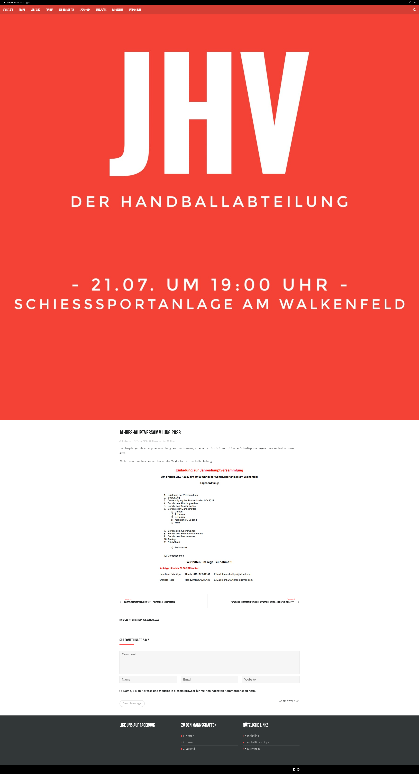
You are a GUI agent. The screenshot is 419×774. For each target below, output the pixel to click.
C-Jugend (189, 749)
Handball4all (253, 736)
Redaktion (126, 441)
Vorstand (35, 9)
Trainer (49, 9)
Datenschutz (135, 9)
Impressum (117, 9)
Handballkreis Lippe (257, 742)
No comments (158, 441)
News (172, 441)
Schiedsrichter (66, 9)
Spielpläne (101, 9)
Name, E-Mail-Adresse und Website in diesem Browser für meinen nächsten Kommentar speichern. (189, 691)
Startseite (8, 9)
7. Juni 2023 (142, 441)
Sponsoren (85, 9)
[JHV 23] (209, 210)
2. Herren (188, 742)
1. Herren (188, 736)
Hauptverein (252, 749)
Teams (22, 9)
